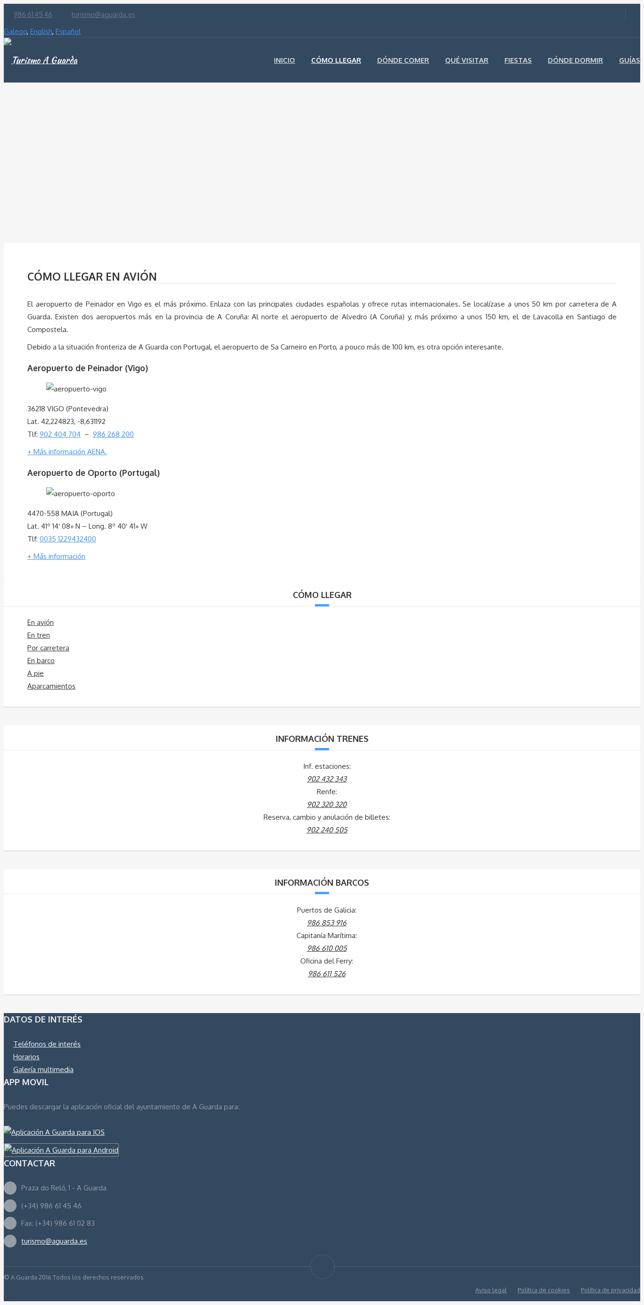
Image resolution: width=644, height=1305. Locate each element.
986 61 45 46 (33, 14)
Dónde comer (403, 60)
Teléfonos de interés (47, 1043)
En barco (41, 660)
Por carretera (48, 647)
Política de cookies (544, 1290)
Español (68, 31)
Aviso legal (491, 1290)
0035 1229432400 (68, 538)
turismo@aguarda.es (103, 14)
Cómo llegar (336, 60)
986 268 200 (113, 434)
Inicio (284, 60)
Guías (629, 60)
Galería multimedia (43, 1069)
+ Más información (56, 556)
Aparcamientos (51, 686)
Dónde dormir (575, 60)
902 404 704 (60, 434)
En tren (38, 635)
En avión (40, 622)
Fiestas (518, 60)
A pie (35, 673)
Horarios (26, 1056)
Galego (15, 31)
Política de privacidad (610, 1290)
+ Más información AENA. (67, 451)
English (41, 31)
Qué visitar (466, 60)
